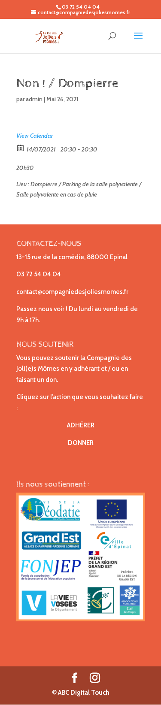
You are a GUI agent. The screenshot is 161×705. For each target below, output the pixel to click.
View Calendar (34, 135)
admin (34, 99)
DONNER (81, 443)
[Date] (20, 147)
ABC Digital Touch (83, 692)
